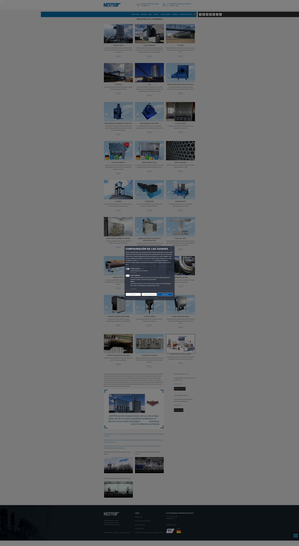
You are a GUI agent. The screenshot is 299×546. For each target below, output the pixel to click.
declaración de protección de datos (146, 260)
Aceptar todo (165, 294)
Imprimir (156, 298)
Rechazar (133, 294)
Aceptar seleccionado (149, 294)
